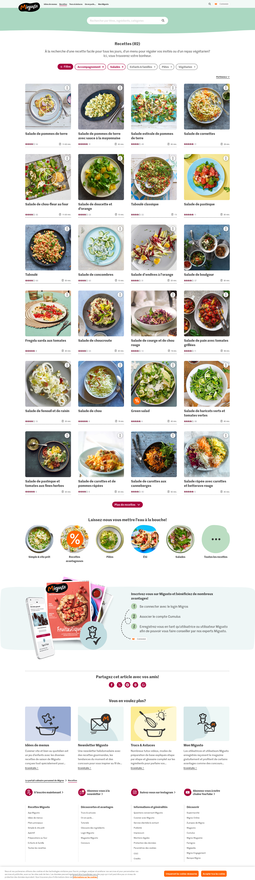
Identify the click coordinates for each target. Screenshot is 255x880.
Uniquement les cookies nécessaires (181, 873)
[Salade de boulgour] (207, 255)
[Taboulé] (48, 255)
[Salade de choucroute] (101, 323)
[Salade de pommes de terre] (48, 116)
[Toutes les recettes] (216, 544)
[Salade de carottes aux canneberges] (154, 463)
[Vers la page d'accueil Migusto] (29, 4)
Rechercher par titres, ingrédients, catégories (127, 20)
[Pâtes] (110, 544)
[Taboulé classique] (154, 186)
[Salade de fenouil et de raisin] (48, 393)
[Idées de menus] (48, 738)
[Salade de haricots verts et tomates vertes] (207, 393)
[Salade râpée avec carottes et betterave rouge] (207, 463)
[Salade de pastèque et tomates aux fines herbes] (48, 463)
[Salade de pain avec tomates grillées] (207, 323)
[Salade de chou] (101, 393)
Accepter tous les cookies (214, 873)
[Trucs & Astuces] (153, 738)
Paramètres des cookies (145, 848)
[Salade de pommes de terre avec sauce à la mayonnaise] (101, 116)
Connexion (224, 4)
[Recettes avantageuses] (75, 544)
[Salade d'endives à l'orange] (154, 255)
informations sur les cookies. (85, 877)
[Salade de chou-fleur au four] (48, 186)
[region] (127, 873)
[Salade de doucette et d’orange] (101, 186)
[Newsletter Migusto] (101, 738)
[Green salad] (154, 393)
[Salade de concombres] (101, 255)
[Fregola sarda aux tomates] (48, 323)
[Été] (145, 544)
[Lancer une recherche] (209, 4)
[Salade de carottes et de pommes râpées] (101, 463)
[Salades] (180, 544)
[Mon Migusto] (206, 738)
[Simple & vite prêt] (39, 544)
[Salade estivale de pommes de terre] (154, 116)
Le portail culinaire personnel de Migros (44, 780)
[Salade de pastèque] (207, 186)
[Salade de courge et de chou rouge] (154, 323)
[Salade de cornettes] (207, 116)
